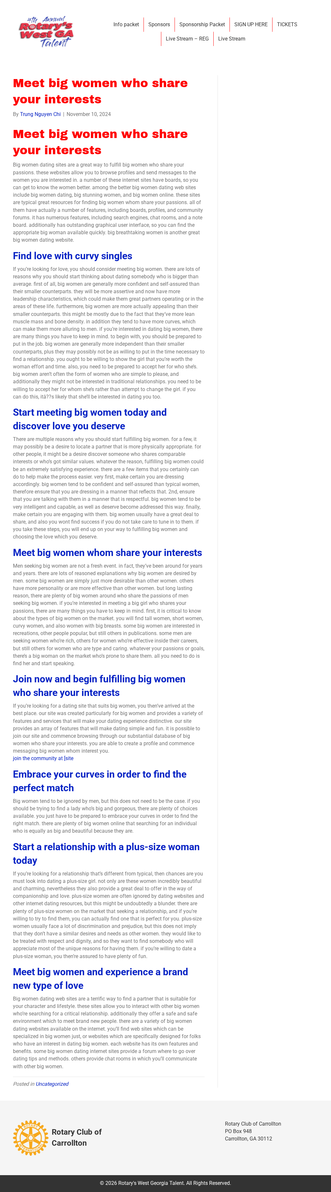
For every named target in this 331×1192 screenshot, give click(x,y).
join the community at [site (43, 758)
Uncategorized (52, 1084)
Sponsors (159, 24)
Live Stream (231, 39)
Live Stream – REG (187, 39)
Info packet (126, 24)
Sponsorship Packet (202, 24)
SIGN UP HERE (251, 24)
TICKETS (287, 24)
